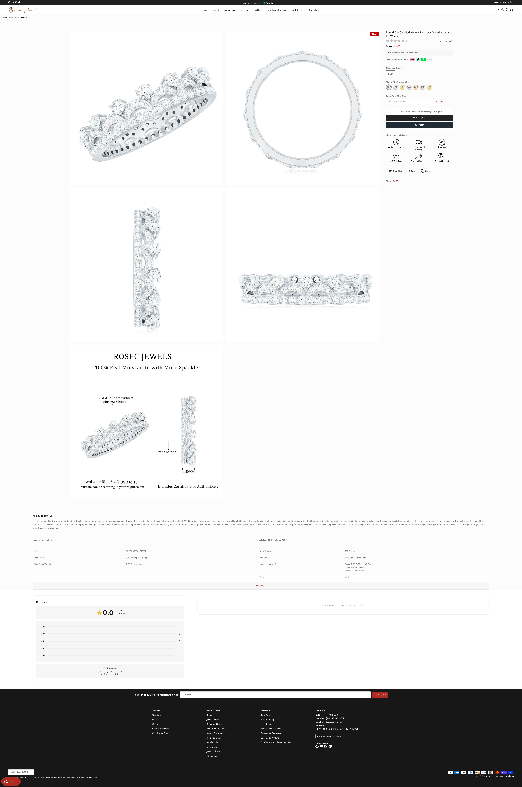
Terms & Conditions (482, 776)
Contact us (157, 724)
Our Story (156, 715)
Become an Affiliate (270, 737)
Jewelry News (213, 719)
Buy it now (419, 125)
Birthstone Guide (214, 724)
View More (261, 585)
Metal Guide (212, 742)
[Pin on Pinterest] (397, 181)
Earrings (244, 10)
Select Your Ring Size (396, 96)
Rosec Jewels (19, 777)
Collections (314, 10)
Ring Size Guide (214, 737)
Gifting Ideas (212, 756)
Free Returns (266, 724)
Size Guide (438, 101)
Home (5, 17)
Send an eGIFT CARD (271, 728)
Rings (204, 10)
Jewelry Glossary (214, 751)
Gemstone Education (216, 728)
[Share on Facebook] (394, 181)
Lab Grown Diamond (277, 10)
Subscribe (381, 695)
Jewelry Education (215, 733)
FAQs (154, 719)
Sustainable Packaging (271, 733)
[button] (497, 9)
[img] (395, 40)
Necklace (258, 10)
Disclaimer (510, 776)
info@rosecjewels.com (332, 721)
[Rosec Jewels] (23, 9)
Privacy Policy (498, 776)
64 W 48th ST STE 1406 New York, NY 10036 (336, 728)
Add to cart (419, 117)
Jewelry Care (212, 746)
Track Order (266, 715)
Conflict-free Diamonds (162, 733)
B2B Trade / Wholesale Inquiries (276, 742)
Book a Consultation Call (330, 736)
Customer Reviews (160, 728)
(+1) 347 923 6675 (329, 715)
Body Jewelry (298, 10)
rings (11, 17)
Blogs (209, 715)
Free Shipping (267, 719)
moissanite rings (21, 17)
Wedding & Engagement (224, 10)
